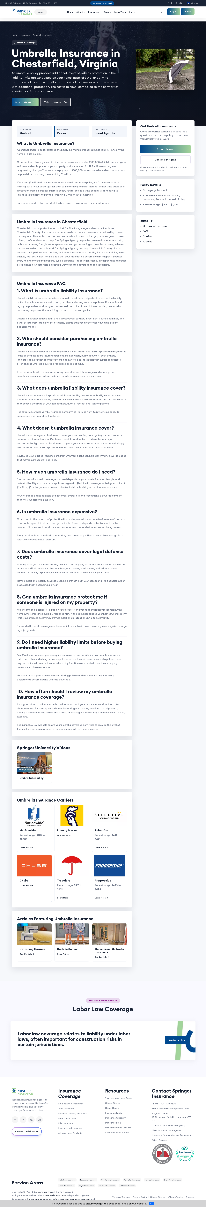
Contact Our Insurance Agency (168, 1125)
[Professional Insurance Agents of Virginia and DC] (162, 1153)
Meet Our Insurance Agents (166, 1130)
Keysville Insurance (86, 1186)
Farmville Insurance (66, 1186)
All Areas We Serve (127, 1186)
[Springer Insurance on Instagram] (23, 1119)
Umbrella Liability (32, 778)
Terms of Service (121, 1197)
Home (70, 12)
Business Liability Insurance (72, 1113)
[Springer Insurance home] (33, 1091)
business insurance (79, 1198)
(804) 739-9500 (48, 3)
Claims (107, 12)
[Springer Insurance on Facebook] (15, 1119)
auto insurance (60, 1198)
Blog (131, 12)
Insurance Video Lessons (118, 1127)
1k (30, 3)
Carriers (147, 236)
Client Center (112, 1108)
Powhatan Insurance (132, 1180)
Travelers (63, 880)
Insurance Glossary (115, 1117)
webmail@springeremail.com (174, 1108)
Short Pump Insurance (172, 1180)
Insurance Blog (113, 1122)
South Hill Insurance (107, 1186)
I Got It (151, 1204)
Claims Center (113, 1103)
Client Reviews (159, 1140)
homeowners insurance (39, 1198)
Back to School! (67, 949)
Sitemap (190, 1197)
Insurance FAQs (113, 1112)
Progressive (103, 880)
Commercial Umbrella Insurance (109, 950)
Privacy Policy (140, 1197)
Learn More (25, 847)
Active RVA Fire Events (117, 1132)
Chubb (24, 880)
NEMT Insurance (67, 1118)
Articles (147, 241)
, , (171, 1119)
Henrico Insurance (152, 1180)
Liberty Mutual (67, 830)
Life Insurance (65, 1123)
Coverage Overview (155, 226)
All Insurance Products (70, 1133)
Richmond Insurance (88, 1180)
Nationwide (28, 830)
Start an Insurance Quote (118, 1098)
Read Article (26, 954)
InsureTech (120, 12)
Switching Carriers (33, 949)
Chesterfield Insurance (110, 1180)
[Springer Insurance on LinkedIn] (31, 1119)
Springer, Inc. (45, 1191)
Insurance (93, 12)
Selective (101, 830)
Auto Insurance (66, 1108)
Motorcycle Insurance (70, 1128)
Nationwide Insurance (54, 1195)
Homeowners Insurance (71, 1103)
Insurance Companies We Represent (171, 1135)
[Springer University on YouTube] (39, 1119)
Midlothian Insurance (67, 1180)
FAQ (145, 231)
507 (13, 3)
